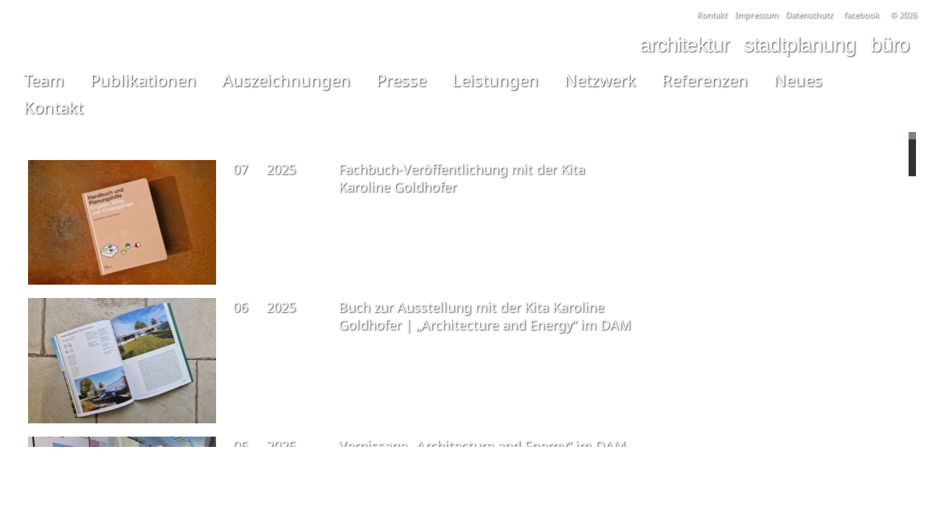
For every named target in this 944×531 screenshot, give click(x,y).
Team (44, 79)
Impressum (756, 14)
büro (889, 44)
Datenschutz (809, 14)
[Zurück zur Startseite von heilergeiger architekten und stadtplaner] (768, 499)
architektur (684, 44)
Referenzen (705, 79)
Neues (798, 79)
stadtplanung (799, 44)
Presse (401, 79)
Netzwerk (600, 79)
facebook (861, 14)
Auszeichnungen (286, 79)
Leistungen (495, 79)
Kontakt (712, 14)
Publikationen (143, 79)
